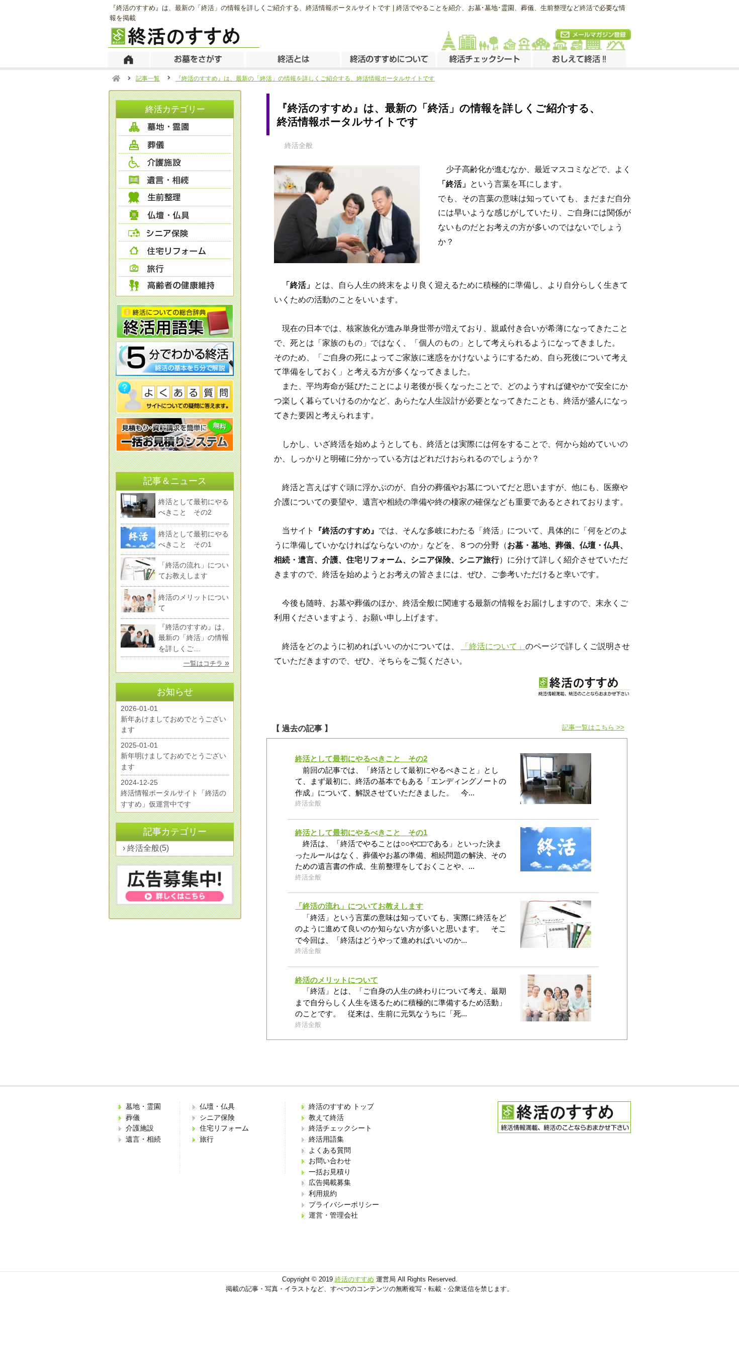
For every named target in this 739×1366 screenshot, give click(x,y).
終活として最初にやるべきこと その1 (361, 832)
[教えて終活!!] (580, 59)
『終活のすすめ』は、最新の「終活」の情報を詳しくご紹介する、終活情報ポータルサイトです (305, 78)
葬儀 (133, 1117)
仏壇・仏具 (217, 1106)
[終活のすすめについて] (389, 59)
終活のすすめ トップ (341, 1106)
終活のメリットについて (336, 980)
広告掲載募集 (330, 1182)
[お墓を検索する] (198, 59)
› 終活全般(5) (146, 848)
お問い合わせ (330, 1161)
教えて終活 (326, 1117)
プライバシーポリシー (344, 1204)
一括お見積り (330, 1172)
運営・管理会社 (333, 1215)
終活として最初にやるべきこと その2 (361, 758)
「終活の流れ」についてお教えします (359, 906)
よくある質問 (330, 1150)
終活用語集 (326, 1139)
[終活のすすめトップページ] (129, 59)
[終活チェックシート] (484, 59)
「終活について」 (493, 646)
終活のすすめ (354, 1279)
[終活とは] (293, 59)
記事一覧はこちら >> (593, 727)
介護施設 (140, 1128)
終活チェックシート (340, 1128)
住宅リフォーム (224, 1128)
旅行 (207, 1139)
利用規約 (323, 1193)
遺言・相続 (143, 1139)
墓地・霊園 (143, 1106)
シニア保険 (217, 1117)
